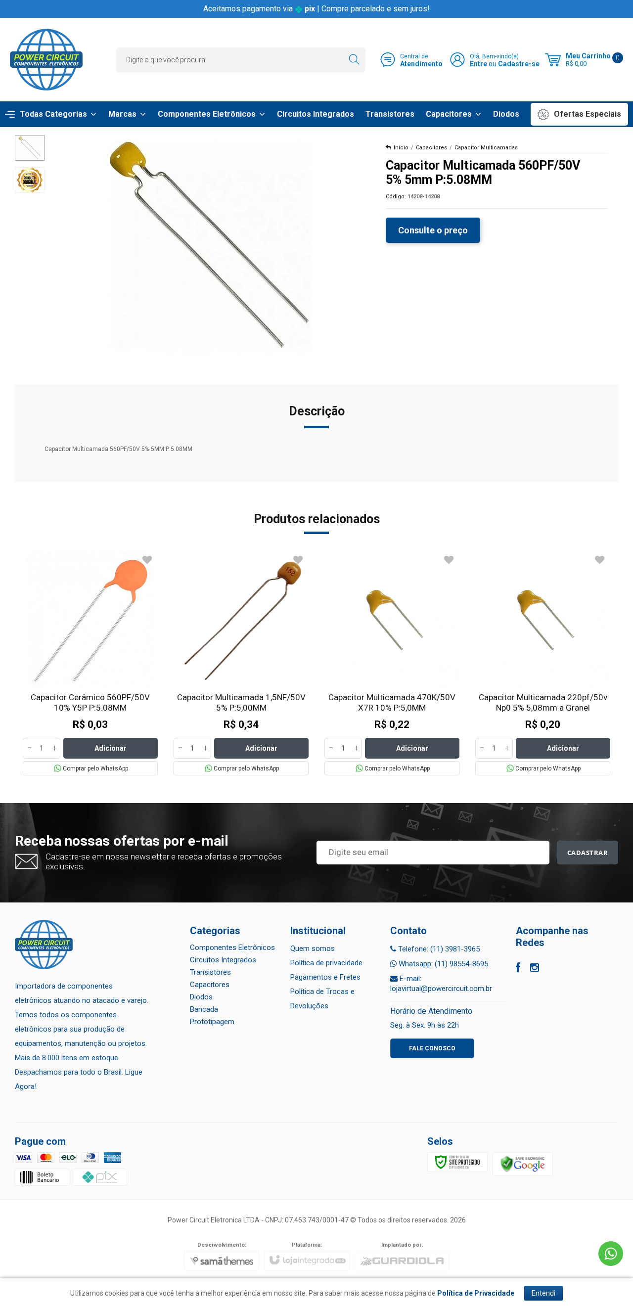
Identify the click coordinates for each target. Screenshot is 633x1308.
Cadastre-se (519, 64)
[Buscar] (353, 59)
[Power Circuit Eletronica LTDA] (46, 59)
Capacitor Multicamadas (486, 147)
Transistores (210, 972)
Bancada (204, 1009)
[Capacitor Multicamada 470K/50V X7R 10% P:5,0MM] (391, 663)
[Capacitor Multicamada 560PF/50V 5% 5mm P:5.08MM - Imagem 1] (30, 148)
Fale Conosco (432, 1048)
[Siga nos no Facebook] (518, 968)
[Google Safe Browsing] (523, 1164)
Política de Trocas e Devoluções (322, 998)
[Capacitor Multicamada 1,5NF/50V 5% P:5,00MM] (241, 663)
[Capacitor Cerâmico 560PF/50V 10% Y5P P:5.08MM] (90, 663)
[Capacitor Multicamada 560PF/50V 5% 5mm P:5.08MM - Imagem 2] (30, 180)
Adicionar (110, 748)
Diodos (201, 996)
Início (401, 147)
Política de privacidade (326, 962)
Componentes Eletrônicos (232, 947)
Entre (478, 64)
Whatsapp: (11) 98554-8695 (442, 963)
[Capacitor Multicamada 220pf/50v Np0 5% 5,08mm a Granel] (542, 663)
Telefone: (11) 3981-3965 (438, 949)
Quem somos (312, 948)
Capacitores (431, 147)
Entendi (543, 1293)
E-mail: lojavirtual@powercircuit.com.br (441, 983)
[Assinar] (588, 852)
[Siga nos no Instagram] (534, 968)
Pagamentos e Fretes (325, 977)
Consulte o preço (433, 230)
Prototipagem (212, 1021)
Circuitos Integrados (223, 959)
